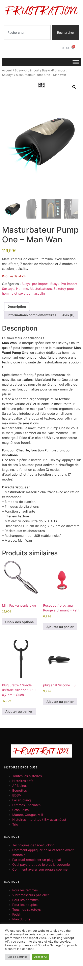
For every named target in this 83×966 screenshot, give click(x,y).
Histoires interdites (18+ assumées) (39, 819)
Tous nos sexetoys (26, 909)
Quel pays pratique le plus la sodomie (41, 864)
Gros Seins (20, 810)
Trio (15, 824)
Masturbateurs (41, 289)
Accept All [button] (40, 956)
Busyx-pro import (27, 70)
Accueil (7, 70)
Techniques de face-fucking (33, 845)
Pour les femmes (25, 890)
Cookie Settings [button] (17, 956)
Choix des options (19, 622)
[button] (74, 87)
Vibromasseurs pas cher (30, 895)
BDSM (17, 795)
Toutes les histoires (27, 776)
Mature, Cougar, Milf (27, 815)
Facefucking (21, 800)
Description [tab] (17, 307)
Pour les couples (24, 905)
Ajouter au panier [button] (60, 627)
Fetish (16, 914)
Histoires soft (22, 781)
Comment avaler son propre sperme (39, 869)
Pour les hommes (25, 900)
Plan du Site (21, 919)
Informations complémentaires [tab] (32, 315)
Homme (22, 289)
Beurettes (19, 790)
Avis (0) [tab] (68, 315)
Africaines (19, 786)
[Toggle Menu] (76, 62)
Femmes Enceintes (26, 805)
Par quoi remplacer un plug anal (36, 860)
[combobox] (27, 32)
